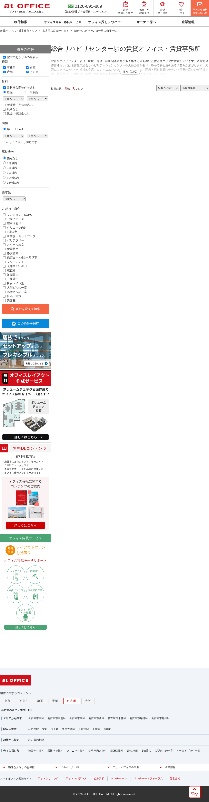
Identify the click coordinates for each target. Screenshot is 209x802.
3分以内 (12, 168)
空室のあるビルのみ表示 (22, 57)
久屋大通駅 (68, 729)
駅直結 (11, 270)
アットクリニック (48, 778)
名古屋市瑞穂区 (138, 718)
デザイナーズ (15, 219)
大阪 (88, 700)
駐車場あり (14, 223)
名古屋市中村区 (56, 718)
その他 (34, 71)
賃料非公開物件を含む (21, 87)
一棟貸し (12, 279)
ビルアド (98, 778)
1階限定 (12, 231)
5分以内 (12, 172)
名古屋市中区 (36, 718)
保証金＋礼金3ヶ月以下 (22, 257)
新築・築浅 (14, 296)
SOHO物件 (116, 750)
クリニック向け (17, 227)
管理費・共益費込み (20, 105)
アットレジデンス (76, 778)
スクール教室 (15, 244)
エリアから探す (12, 718)
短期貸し (12, 274)
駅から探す (10, 729)
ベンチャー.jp (119, 778)
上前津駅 (83, 729)
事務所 (11, 67)
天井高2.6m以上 (17, 266)
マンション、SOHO (19, 214)
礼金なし (12, 109)
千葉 (55, 700)
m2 (21, 129)
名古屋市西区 (96, 718)
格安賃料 (12, 253)
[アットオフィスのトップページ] (27, 8)
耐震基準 (12, 249)
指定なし (12, 158)
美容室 (11, 300)
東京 (7, 700)
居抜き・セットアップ (21, 236)
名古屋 (71, 700)
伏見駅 (55, 729)
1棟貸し (146, 750)
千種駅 (96, 729)
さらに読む (130, 71)
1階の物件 (133, 750)
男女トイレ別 (15, 283)
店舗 (10, 71)
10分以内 (13, 177)
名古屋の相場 (36, 739)
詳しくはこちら (26, 627)
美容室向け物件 (97, 750)
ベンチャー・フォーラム (148, 778)
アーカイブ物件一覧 (188, 750)
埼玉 (40, 700)
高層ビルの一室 (17, 291)
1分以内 (12, 163)
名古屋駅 (33, 729)
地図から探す (36, 750)
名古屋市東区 (77, 718)
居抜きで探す (55, 750)
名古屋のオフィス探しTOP (17, 710)
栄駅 (44, 729)
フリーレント (15, 261)
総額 (10, 92)
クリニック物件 (76, 750)
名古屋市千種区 (117, 718)
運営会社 (175, 778)
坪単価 (33, 92)
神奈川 (24, 700)
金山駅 (107, 729)
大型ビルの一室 (17, 287)
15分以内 (13, 182)
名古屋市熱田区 (160, 718)
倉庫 (33, 67)
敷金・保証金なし (18, 113)
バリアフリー (15, 240)
